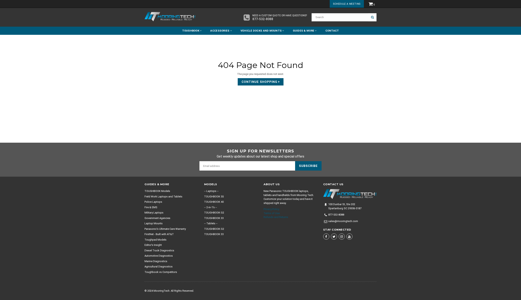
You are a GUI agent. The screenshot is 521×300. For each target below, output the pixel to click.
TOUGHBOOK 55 (214, 196)
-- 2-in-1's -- (210, 207)
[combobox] (340, 17)
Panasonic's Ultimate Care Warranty (165, 228)
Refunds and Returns (276, 217)
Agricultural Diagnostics (158, 266)
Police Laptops (153, 201)
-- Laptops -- (211, 191)
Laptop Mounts (153, 223)
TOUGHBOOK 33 (214, 218)
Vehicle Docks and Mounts (261, 30)
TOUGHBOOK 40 (214, 201)
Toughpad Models (155, 239)
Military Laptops (153, 212)
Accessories (220, 30)
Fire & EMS (150, 207)
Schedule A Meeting (347, 3)
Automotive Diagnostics (158, 255)
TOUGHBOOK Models (157, 191)
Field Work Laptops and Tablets (163, 196)
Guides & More (304, 30)
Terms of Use (272, 213)
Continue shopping (260, 82)
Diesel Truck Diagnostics (159, 250)
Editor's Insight (153, 244)
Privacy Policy (271, 209)
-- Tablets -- (211, 223)
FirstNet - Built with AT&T (159, 234)
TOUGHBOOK (191, 30)
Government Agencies (157, 218)
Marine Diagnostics (155, 261)
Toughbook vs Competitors (160, 272)
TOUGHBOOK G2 (214, 212)
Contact (332, 30)
